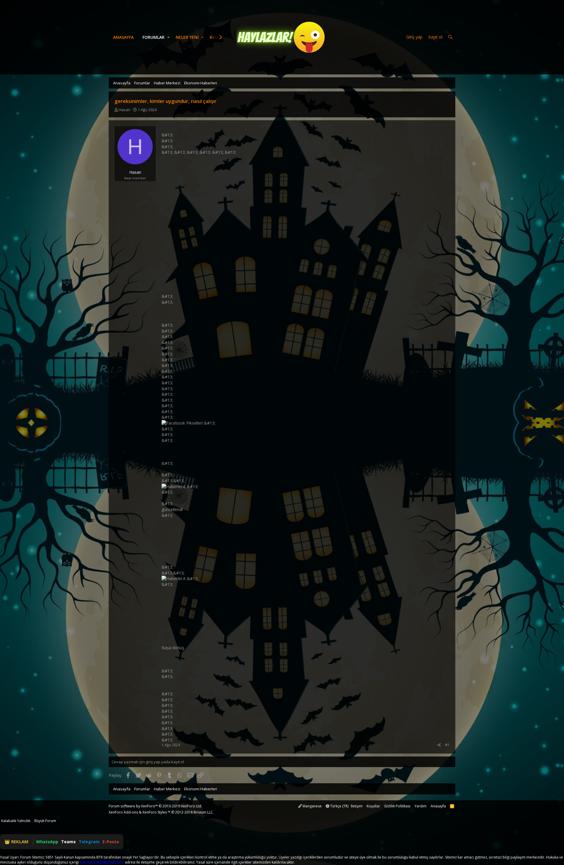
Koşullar (373, 806)
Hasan (124, 109)
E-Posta (111, 841)
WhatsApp (47, 841)
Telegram (89, 841)
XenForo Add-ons (123, 812)
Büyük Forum (45, 820)
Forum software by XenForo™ (155, 806)
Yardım (420, 806)
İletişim (356, 806)
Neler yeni (187, 37)
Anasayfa (123, 37)
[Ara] (450, 37)
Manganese (312, 806)
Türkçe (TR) (338, 806)
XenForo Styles (154, 812)
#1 (447, 744)
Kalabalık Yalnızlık (15, 820)
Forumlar (153, 37)
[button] (168, 37)
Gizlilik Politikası (397, 806)
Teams (68, 841)
